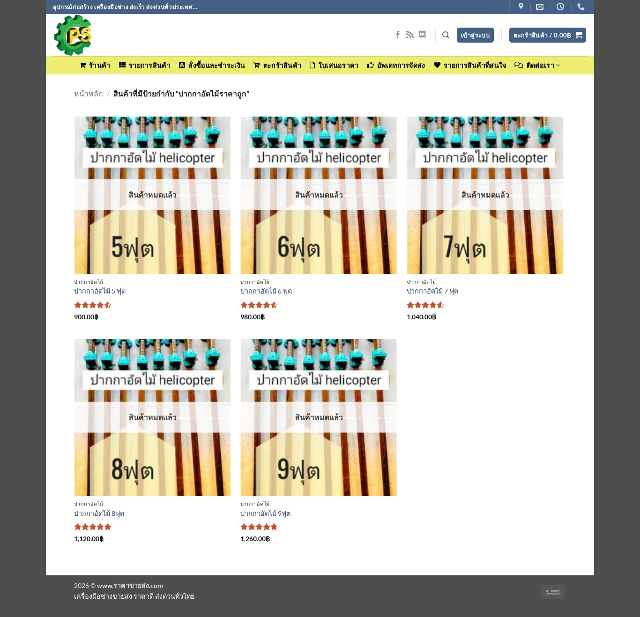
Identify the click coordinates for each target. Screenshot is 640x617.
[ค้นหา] (445, 35)
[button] (547, 35)
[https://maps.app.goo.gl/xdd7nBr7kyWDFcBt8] (522, 7)
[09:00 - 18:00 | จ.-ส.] (561, 7)
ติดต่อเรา (540, 65)
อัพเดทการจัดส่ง (401, 65)
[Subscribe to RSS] (410, 35)
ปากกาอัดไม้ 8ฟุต (99, 513)
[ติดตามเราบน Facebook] (398, 35)
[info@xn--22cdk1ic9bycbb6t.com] (541, 7)
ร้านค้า (99, 65)
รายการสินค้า (150, 65)
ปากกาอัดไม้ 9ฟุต (265, 513)
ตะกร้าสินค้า (282, 65)
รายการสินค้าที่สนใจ (475, 65)
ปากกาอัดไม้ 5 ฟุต (100, 291)
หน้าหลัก (88, 93)
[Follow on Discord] (422, 35)
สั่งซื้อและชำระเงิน (216, 65)
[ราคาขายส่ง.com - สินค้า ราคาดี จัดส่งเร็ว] (100, 35)
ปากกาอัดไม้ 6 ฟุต (266, 291)
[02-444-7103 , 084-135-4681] (582, 7)
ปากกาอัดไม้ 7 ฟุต (432, 291)
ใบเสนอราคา (338, 65)
